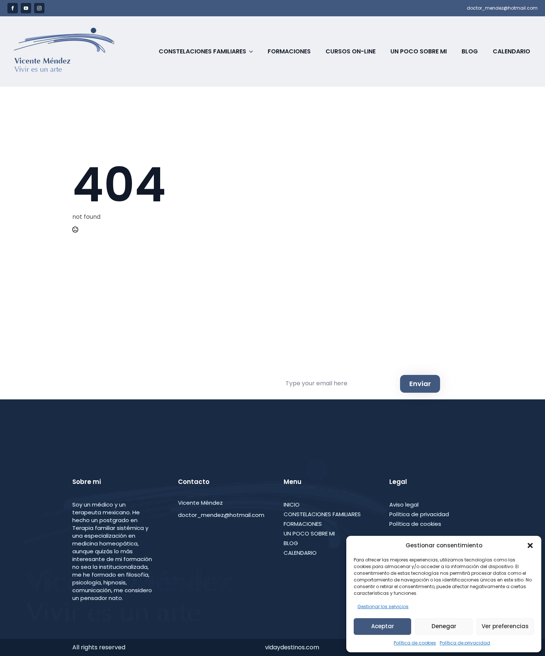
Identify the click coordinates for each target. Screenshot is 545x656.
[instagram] (39, 8)
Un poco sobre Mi (418, 51)
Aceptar (382, 626)
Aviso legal (404, 504)
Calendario (511, 51)
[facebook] (12, 8)
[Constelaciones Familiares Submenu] (253, 51)
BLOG (291, 543)
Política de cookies (415, 643)
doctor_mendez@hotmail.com (502, 8)
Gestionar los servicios (383, 606)
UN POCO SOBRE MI (309, 533)
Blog (470, 51)
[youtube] (26, 8)
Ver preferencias (505, 626)
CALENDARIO (300, 553)
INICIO (292, 504)
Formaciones (289, 51)
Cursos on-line (351, 51)
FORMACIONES (303, 524)
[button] (530, 545)
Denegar (444, 626)
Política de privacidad (465, 643)
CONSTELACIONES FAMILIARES (322, 514)
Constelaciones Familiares (202, 51)
